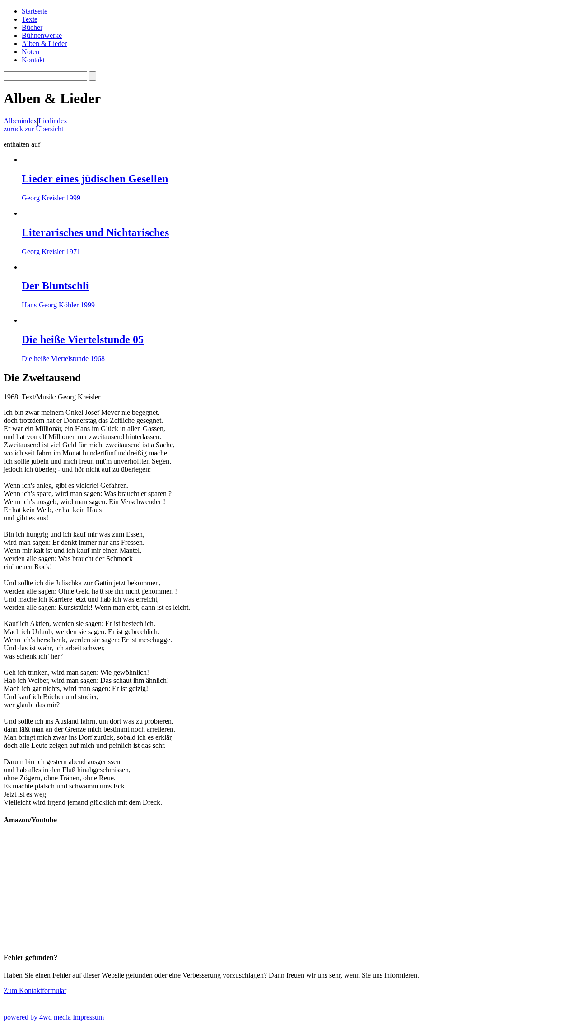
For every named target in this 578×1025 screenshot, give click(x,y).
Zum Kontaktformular (35, 990)
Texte (29, 19)
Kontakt (33, 60)
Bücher (32, 27)
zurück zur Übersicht (33, 129)
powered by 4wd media (37, 1017)
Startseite (34, 11)
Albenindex (20, 121)
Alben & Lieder (44, 43)
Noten (30, 52)
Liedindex (52, 121)
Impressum (88, 1017)
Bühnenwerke (42, 35)
